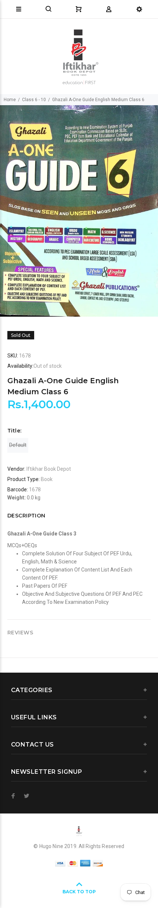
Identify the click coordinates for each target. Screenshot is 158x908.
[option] (79, 211)
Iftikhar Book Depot (48, 469)
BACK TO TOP (79, 891)
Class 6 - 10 (34, 99)
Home (10, 99)
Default (17, 445)
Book (47, 479)
